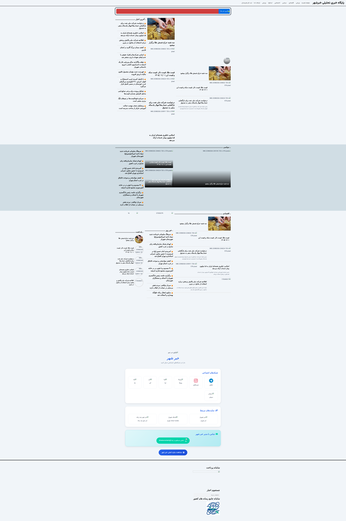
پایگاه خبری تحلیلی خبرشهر (328, 3)
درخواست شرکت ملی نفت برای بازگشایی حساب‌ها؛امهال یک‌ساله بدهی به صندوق (193, 11)
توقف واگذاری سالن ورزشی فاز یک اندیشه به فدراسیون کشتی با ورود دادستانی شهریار (132, 64)
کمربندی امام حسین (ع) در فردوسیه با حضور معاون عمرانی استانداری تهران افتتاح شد (132, 170)
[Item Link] (203, 36)
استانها (226, 60)
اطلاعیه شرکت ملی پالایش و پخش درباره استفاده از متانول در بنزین (125, 282)
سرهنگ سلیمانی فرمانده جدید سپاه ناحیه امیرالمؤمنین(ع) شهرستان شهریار (132, 153)
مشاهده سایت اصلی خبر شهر (172, 452)
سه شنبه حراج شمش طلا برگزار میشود (209, 50)
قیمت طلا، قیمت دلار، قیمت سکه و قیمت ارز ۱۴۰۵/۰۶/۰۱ (125, 250)
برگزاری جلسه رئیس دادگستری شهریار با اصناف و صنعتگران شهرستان (131, 194)
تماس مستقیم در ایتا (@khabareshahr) (171, 440)
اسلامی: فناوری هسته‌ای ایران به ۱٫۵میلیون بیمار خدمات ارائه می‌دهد (149, 11)
